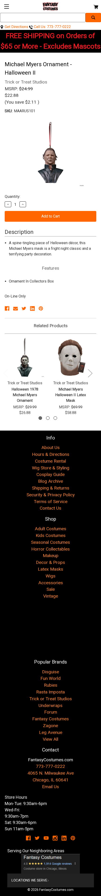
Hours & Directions (50, 454)
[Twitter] (24, 308)
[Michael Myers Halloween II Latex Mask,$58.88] (70, 357)
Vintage (50, 596)
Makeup (50, 555)
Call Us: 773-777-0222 (52, 27)
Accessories (50, 582)
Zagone (50, 725)
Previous (5, 373)
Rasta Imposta (50, 692)
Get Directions (16, 27)
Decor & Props (50, 562)
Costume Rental (50, 461)
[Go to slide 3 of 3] (55, 418)
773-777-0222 (50, 766)
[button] (50, 864)
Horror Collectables (50, 549)
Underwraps (50, 705)
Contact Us (50, 508)
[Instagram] (55, 838)
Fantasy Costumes (50, 719)
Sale (51, 589)
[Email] (15, 308)
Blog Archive (50, 481)
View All (50, 739)
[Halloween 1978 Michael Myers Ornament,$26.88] (24, 357)
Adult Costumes (50, 528)
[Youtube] (46, 838)
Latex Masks (50, 569)
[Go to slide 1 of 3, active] (40, 418)
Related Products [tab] (51, 325)
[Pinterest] (41, 308)
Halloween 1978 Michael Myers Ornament (25, 395)
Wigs (50, 576)
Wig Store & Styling (50, 468)
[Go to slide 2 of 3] (48, 418)
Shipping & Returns (50, 488)
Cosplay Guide (50, 474)
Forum (50, 712)
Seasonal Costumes (50, 542)
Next (90, 373)
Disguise (50, 672)
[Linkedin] (32, 308)
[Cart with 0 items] (95, 6)
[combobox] (42, 17)
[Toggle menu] (6, 6)
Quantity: (12, 196)
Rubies (50, 685)
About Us (50, 447)
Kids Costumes (51, 535)
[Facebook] (7, 308)
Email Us (50, 786)
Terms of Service (50, 501)
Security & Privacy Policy (51, 494)
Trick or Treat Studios (50, 698)
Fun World (50, 678)
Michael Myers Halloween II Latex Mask (70, 395)
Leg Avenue (50, 732)
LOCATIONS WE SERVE (29, 880)
